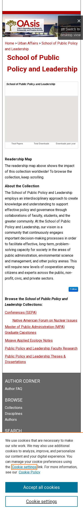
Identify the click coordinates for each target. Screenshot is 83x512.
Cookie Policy (29, 472)
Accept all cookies (41, 487)
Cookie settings (24, 467)
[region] (41, 472)
